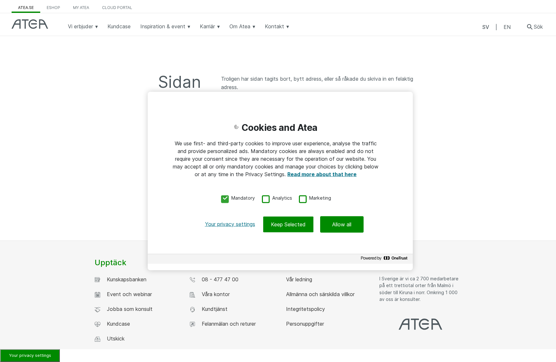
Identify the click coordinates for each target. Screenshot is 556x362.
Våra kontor (214, 294)
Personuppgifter (304, 324)
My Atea (81, 7)
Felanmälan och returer (227, 324)
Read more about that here (322, 174)
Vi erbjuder (81, 26)
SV (485, 27)
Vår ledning (298, 279)
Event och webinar (128, 294)
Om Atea (240, 26)
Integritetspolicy (304, 309)
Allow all (341, 224)
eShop (53, 7)
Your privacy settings (30, 355)
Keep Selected (288, 224)
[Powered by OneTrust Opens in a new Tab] (385, 260)
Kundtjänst (213, 309)
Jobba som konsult (128, 309)
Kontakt (275, 26)
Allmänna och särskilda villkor (319, 294)
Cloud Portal (117, 7)
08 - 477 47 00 (218, 279)
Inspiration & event (163, 26)
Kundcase (119, 26)
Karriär (208, 26)
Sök (538, 26)
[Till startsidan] (30, 24)
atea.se (26, 7)
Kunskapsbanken (125, 279)
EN (507, 27)
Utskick (114, 338)
